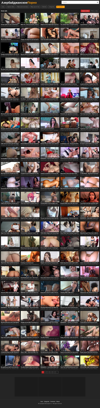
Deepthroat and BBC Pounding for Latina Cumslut (30, 322)
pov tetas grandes (56, 279)
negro (61, 145)
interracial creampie (36, 353)
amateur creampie (12, 264)
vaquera (93, 40)
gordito (29, 160)
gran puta (16, 145)
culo (65, 26)
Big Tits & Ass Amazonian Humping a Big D (69, 69)
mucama (3, 100)
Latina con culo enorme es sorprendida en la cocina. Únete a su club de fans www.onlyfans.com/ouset (69, 128)
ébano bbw (96, 55)
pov (2, 234)
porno (2, 85)
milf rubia (62, 55)
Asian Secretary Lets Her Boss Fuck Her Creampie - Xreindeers (50, 39)
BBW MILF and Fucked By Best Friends (30, 292)
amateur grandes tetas (14, 338)
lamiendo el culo (35, 145)
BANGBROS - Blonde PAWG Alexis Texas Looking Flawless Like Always (50, 158)
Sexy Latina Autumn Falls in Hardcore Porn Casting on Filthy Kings (50, 277)
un (81, 145)
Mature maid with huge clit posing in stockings (10, 99)
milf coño (10, 160)
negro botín (43, 368)
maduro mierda (17, 353)
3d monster (45, 294)
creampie (45, 70)
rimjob (51, 264)
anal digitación (26, 294)
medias (14, 100)
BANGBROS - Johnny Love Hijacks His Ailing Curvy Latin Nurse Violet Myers (69, 322)
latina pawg (83, 219)
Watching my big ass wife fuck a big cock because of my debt (30, 248)
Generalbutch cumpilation (67, 248)
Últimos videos (94, 11)
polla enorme (44, 353)
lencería (38, 85)
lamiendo (4, 204)
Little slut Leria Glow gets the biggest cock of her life (10, 143)
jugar (61, 219)
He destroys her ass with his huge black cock (50, 352)
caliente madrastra (90, 70)
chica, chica (43, 219)
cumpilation (63, 249)
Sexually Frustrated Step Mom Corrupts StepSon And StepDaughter (89, 69)
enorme (84, 353)
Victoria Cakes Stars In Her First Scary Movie (69, 99)
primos (2, 70)
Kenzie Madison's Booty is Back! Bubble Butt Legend (30, 143)
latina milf (82, 189)
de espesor (16, 204)
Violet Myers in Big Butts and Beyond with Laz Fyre (30, 69)
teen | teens (53, 353)
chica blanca (8, 70)
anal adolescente (25, 204)
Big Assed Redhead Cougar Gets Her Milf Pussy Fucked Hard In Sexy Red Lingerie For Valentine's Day (30, 84)
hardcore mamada (85, 160)
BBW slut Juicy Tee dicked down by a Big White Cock (89, 54)
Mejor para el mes (35, 6)
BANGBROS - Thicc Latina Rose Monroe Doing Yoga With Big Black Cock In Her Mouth (10, 307)
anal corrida (24, 115)
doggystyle (68, 55)
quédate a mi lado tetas (86, 249)
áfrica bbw (83, 368)
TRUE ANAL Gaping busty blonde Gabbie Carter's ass (69, 277)
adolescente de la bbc (15, 189)
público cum (76, 26)
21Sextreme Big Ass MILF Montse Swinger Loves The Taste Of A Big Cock (10, 352)
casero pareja (89, 55)
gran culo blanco (20, 70)
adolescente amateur (10, 219)
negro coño (86, 234)
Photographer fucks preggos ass (49, 203)
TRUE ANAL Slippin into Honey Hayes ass (50, 233)
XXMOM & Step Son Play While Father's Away (30, 158)
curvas (9, 40)
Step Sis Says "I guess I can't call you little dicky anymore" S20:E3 (30, 218)
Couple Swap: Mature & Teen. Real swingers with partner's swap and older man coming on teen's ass (89, 337)
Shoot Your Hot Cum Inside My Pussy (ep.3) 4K (30, 128)
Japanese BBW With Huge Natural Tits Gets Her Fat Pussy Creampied (50, 54)
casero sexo (74, 55)
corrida (62, 26)
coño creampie (44, 40)
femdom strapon (16, 234)
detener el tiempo (95, 204)
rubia (53, 115)
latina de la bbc (4, 309)
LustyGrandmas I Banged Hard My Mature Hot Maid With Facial (50, 84)
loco (2, 26)
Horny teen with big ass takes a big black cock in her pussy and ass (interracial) (10, 188)
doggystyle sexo (8, 115)
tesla (78, 234)
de (6, 145)
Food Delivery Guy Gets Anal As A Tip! (30, 113)
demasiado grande (45, 249)
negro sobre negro (51, 368)
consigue (3, 145)
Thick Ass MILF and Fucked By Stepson (10, 292)
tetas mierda (68, 175)
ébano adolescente (85, 324)
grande (16, 26)
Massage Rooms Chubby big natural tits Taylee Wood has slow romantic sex (10, 173)
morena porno (75, 219)
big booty (75, 130)
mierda (84, 55)
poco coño (23, 219)
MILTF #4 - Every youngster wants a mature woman (30, 24)
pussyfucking (91, 264)
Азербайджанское (5, 2)
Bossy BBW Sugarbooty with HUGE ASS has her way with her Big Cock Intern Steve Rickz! (50, 99)
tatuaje (25, 160)
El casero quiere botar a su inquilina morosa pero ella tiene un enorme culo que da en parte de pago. (89, 143)
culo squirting (57, 309)
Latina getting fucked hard (47, 128)
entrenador (17, 309)
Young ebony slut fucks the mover (89, 322)
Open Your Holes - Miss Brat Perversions (10, 233)
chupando (82, 100)
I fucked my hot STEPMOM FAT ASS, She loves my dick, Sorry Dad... (30, 173)
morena (67, 70)
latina (65, 115)
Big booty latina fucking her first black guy (10, 277)
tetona (88, 219)
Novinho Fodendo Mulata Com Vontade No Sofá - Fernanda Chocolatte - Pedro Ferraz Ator (10, 84)
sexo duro (82, 70)
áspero (51, 130)
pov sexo (88, 204)
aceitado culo (24, 145)
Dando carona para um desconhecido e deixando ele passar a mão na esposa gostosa (69, 352)
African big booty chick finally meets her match (50, 188)
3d (67, 249)
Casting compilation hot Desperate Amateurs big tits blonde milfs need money (50, 173)
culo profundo (7, 324)
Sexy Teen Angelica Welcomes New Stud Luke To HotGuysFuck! (10, 337)
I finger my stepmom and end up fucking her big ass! (30, 39)
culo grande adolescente (56, 249)
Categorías (51, 6)
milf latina (66, 189)
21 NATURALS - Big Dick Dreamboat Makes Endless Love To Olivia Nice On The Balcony (89, 173)
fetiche (5, 234)
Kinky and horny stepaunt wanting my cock (89, 307)
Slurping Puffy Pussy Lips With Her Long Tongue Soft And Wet (50, 307)
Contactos (52, 401)
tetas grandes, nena (76, 368)
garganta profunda (70, 40)
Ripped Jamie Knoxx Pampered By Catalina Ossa (50, 262)
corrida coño (4, 160)
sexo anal (5, 26)
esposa (18, 100)
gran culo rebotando (8, 55)
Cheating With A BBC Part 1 (67, 292)
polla (19, 26)
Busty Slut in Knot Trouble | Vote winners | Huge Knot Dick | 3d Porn (50, 292)
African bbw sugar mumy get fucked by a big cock (89, 367)
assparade (11, 309)
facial (2, 294)
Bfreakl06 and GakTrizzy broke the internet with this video (10, 367)
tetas (98, 26)
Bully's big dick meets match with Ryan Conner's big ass (69, 262)
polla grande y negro (46, 189)
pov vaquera (39, 130)
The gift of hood (5, 248)
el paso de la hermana (65, 204)
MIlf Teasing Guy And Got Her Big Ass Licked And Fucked (69, 188)
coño (8, 204)
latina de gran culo (46, 279)
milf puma (87, 40)
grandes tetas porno (74, 100)
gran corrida (46, 264)
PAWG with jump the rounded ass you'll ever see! (10, 203)
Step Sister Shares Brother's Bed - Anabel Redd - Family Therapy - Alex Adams (69, 173)
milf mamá (36, 26)
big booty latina (38, 40)
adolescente (4, 40)
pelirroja (62, 175)
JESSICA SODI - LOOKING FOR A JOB (89, 158)
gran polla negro (70, 264)
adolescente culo (5, 189)
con (81, 353)
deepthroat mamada (53, 70)
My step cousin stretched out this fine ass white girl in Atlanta (10, 69)
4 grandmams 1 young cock (87, 24)
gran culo (13, 40)
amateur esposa (64, 353)
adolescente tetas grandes (27, 338)
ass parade (56, 160)
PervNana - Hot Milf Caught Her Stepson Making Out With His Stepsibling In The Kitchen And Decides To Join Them (30, 99)
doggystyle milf (95, 189)
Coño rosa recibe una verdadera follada (89, 262)
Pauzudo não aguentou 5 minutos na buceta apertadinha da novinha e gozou (69, 113)
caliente (23, 175)
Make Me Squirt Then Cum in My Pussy (89, 233)
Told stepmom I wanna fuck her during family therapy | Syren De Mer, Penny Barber (89, 248)
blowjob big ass (89, 100)
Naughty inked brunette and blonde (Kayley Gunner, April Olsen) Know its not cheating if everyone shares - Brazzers (10, 128)
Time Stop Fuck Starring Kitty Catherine (89, 203)
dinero (59, 175)
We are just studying (6, 39)
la (60, 130)
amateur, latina (71, 115)
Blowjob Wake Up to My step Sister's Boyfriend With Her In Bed (69, 203)
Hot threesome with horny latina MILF (69, 158)
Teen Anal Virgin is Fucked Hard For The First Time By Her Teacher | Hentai (30, 203)
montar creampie (52, 40)
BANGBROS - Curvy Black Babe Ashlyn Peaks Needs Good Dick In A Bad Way (50, 367)
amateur (33, 115)
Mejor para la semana (22, 6)
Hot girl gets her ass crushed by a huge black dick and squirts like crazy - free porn (10, 24)
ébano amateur (34, 189)
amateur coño (31, 130)
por (81, 55)
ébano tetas (70, 26)
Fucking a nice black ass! (27, 262)
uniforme (72, 324)
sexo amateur (49, 100)
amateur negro (28, 264)
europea (82, 175)
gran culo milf (49, 26)
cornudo (78, 353)
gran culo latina (57, 145)
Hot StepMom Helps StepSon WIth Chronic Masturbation (10, 158)
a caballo (28, 55)
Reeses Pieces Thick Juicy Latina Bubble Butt (50, 143)
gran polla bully (78, 264)
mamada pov (56, 130)
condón (13, 70)
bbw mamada (89, 368)
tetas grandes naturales (7, 175)
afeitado (90, 85)
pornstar (62, 70)
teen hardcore (24, 130)
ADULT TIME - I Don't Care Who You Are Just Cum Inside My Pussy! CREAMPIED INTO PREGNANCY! (30, 352)
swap (81, 338)
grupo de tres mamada (66, 160)
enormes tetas (49, 55)
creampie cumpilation (73, 249)
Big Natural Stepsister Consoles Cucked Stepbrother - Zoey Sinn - (30, 337)
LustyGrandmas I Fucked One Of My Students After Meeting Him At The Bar (89, 84)
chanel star (83, 294)
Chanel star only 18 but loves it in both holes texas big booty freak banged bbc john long (89, 292)
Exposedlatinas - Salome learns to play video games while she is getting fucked (69, 218)
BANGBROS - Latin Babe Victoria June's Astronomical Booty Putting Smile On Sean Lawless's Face (89, 218)
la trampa (7, 130)
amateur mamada (36, 219)
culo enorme (9, 100)
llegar (64, 219)
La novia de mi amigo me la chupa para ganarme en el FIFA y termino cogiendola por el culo (50, 322)
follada (42, 130)
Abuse (58, 401)
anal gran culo (65, 85)
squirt (47, 309)
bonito (22, 264)
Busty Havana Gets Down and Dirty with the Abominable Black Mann (89, 352)
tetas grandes (57, 26)
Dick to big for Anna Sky (27, 188)
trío (11, 130)
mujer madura (24, 26)
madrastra (43, 26)
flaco (66, 234)
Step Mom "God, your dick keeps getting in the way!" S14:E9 (69, 39)
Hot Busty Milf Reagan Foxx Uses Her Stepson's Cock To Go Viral (89, 39)
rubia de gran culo (45, 160)
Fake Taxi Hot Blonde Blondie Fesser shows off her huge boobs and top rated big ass (69, 367)
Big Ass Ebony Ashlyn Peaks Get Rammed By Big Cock (30, 54)
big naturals (76, 309)
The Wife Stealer (45, 337)
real (65, 309)
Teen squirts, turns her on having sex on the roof (89, 277)
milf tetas (28, 85)
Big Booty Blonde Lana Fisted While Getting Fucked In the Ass (10, 322)
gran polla (14, 115)
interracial (11, 26)
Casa (3, 6)
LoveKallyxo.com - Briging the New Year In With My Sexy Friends (69, 143)
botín (29, 145)
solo (76, 294)
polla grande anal (78, 85)
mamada (62, 40)
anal (42, 204)
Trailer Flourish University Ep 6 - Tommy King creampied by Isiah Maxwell (50, 69)
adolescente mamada (46, 115)
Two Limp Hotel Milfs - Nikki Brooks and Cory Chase (89, 113)
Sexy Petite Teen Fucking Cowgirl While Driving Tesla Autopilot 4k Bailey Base (69, 233)
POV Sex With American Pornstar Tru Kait (89, 99)
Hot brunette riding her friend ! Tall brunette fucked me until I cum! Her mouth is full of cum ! (30, 233)
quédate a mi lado (25, 40)
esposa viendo (33, 249)
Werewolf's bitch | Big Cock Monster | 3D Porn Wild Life (10, 113)
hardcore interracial (25, 353)
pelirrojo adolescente (56, 324)
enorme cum (90, 353)
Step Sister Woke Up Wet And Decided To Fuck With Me (10, 262)
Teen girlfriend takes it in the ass (68, 84)
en (1, 55)
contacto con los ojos (58, 264)
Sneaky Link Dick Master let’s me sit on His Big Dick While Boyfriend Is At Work (10, 54)
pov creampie (4, 264)
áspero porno (52, 294)
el (1, 204)
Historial (44, 6)
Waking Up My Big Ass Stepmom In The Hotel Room (89, 188)
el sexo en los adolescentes (87, 279)
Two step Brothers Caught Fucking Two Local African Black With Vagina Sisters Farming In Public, (69, 24)
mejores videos (11, 6)
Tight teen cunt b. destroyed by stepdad (89, 128)
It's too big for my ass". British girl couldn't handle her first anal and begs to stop (50, 248)
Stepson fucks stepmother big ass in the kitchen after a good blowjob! (50, 24)
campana (3, 249)
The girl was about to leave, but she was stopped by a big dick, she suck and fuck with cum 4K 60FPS (50, 218)
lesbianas (43, 309)
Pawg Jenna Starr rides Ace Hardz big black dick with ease (69, 337)
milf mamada (83, 85)
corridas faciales (25, 309)
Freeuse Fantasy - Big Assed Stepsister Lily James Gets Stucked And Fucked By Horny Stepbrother (30, 307)
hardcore (30, 26)
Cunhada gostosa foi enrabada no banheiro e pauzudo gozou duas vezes (10, 218)
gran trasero (37, 234)
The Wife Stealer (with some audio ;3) (30, 367)
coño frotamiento (49, 85)
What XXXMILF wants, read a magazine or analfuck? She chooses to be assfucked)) (69, 54)
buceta (62, 115)
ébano (47, 145)
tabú (17, 40)
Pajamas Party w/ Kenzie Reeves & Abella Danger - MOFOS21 (50, 113)
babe (2, 115)
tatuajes (87, 26)
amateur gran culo (74, 70)
